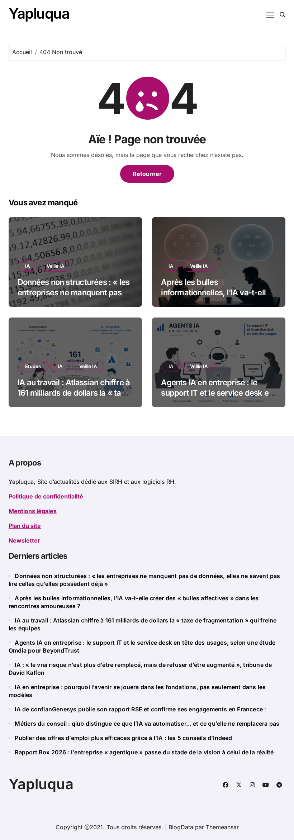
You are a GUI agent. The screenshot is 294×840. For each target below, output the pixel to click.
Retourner (147, 173)
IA (27, 266)
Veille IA (55, 266)
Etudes (33, 366)
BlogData (181, 827)
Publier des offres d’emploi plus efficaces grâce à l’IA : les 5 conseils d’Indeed (123, 737)
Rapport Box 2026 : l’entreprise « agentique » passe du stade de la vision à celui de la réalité (144, 752)
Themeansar (222, 827)
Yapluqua (39, 13)
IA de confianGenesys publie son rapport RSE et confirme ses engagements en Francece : (140, 709)
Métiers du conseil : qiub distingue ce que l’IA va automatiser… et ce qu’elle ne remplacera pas (147, 723)
